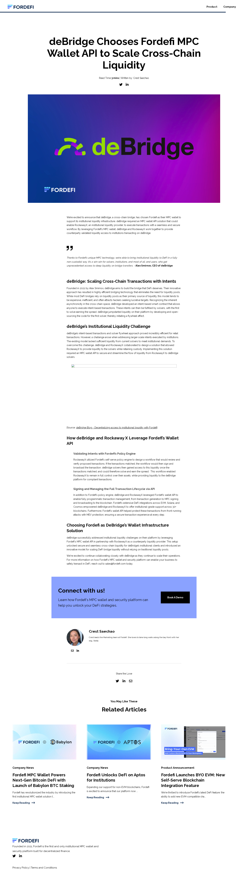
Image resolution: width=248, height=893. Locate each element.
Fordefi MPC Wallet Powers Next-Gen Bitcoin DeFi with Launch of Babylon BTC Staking (43, 780)
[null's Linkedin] (77, 651)
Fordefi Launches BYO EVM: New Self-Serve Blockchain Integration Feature (193, 780)
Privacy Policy (20, 867)
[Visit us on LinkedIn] (20, 856)
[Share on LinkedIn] (127, 84)
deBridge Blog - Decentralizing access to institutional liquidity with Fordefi (116, 427)
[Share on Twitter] (120, 84)
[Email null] (72, 651)
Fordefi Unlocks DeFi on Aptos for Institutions (116, 777)
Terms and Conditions (43, 867)
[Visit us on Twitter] (14, 856)
